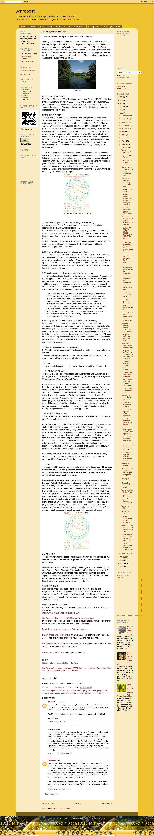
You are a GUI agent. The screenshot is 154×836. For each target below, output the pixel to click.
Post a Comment (51, 794)
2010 (122, 557)
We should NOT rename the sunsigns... (127, 162)
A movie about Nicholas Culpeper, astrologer (126, 382)
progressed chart (89, 691)
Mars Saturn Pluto (69, 691)
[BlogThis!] (83, 687)
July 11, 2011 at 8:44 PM (57, 722)
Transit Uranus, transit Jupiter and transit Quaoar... (127, 447)
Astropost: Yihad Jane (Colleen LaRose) (126, 519)
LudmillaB (52, 760)
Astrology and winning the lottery (130, 630)
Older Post (106, 803)
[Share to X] (86, 687)
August (125, 128)
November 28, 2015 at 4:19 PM (59, 789)
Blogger (102, 818)
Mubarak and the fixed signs (126, 485)
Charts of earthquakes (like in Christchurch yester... (127, 220)
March (124, 144)
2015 (122, 100)
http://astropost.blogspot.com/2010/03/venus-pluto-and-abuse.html (68, 618)
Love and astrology (27, 70)
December (126, 116)
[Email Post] (77, 687)
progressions (102, 691)
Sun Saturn (65, 693)
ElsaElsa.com (26, 87)
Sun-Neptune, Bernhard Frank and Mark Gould (126, 210)
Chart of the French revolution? (126, 501)
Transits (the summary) (126, 151)
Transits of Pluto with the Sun (127, 288)
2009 (122, 560)
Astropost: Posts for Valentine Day (125, 338)
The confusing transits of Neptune (126, 374)
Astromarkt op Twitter (28, 54)
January (125, 553)
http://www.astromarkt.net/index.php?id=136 (60, 613)
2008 (122, 563)
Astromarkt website (27, 61)
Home (23, 26)
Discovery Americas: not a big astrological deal (126, 182)
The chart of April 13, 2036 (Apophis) (126, 413)
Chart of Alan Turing (126, 156)
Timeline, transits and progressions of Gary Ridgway (127, 270)
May (124, 138)
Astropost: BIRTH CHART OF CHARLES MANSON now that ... (126, 199)
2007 (122, 567)
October (125, 122)
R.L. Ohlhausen (54, 702)
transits (73, 693)
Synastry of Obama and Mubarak (126, 398)
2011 (122, 113)
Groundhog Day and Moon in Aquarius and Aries (127, 528)
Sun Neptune (55, 693)
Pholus (79, 691)
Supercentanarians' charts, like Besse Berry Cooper (127, 537)
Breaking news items (112, 26)
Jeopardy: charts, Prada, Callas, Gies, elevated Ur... (127, 328)
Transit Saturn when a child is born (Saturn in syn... (127, 171)
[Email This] (81, 687)
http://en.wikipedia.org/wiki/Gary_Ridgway (60, 663)
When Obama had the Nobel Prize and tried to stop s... (126, 457)
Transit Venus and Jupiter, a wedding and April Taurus (127, 431)
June (124, 135)
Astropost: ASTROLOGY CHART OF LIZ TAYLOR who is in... (127, 354)
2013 (122, 107)
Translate (125, 78)
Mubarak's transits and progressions (127, 345)
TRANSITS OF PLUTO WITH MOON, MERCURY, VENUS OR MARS (127, 233)
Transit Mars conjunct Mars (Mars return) (126, 422)
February (125, 147)
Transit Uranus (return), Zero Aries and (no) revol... (127, 493)
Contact (33, 26)
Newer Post (48, 803)
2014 (122, 103)
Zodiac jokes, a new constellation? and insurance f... (127, 317)
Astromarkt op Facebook (25, 57)
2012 (122, 110)
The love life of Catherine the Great (127, 390)
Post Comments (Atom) (61, 808)
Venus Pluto (101, 693)
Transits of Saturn (125, 465)
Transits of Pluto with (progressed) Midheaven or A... (127, 259)
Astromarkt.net (56, 683)
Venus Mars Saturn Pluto (86, 693)
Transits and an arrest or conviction (127, 439)
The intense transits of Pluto (126, 295)
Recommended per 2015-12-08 (52, 26)
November (126, 119)
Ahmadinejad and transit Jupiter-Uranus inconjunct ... (127, 365)
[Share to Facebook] (88, 687)
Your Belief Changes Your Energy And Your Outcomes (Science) (27, 93)
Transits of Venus (125, 512)
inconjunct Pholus (55, 691)
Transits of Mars (125, 507)
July (123, 131)
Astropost (25, 11)
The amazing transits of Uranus (126, 404)
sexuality (45, 693)
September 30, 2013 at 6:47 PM (60, 753)
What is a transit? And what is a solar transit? (127, 546)
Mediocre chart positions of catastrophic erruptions (127, 472)
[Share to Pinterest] (90, 687)
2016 (122, 97)
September (126, 125)
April (124, 141)
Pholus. (80, 683)
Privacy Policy (94, 26)
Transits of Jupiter (125, 479)
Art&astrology (25, 74)
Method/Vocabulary (76, 26)
